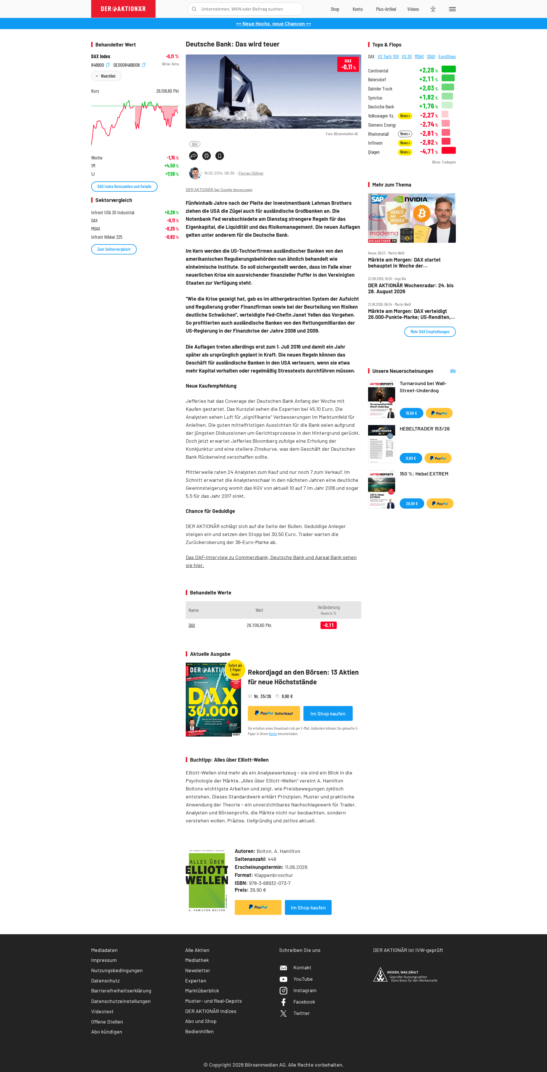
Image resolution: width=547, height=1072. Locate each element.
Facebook (304, 1001)
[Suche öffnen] (194, 9)
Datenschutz (105, 980)
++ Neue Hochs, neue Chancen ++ (273, 23)
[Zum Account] (357, 9)
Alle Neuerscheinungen (446, 371)
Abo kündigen (106, 1031)
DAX (195, 144)
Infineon (375, 143)
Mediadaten (104, 950)
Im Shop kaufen (328, 713)
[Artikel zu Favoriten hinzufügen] (219, 155)
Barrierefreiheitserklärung (121, 990)
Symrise (375, 98)
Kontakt (302, 967)
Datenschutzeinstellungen (121, 1001)
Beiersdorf (377, 79)
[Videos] (413, 9)
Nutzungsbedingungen (117, 970)
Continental (378, 71)
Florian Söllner (251, 173)
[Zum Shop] (335, 9)
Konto (273, 733)
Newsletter (197, 970)
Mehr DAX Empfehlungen (430, 331)
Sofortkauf (284, 713)
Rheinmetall (378, 134)
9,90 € (411, 458)
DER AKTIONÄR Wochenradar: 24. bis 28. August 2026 (411, 288)
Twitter (301, 1013)
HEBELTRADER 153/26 (425, 428)
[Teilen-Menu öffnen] (193, 155)
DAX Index (100, 56)
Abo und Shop (201, 1021)
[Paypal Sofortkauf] (258, 907)
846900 (98, 64)
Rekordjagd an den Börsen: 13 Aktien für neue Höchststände (303, 677)
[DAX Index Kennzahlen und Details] (135, 122)
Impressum (104, 960)
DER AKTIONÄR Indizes (210, 1011)
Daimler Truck (380, 89)
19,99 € (411, 413)
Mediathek (197, 960)
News (404, 115)
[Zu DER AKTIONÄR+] (386, 9)
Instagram (305, 990)
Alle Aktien (197, 950)
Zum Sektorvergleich (113, 249)
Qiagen (374, 152)
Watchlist (108, 75)
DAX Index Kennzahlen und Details (124, 186)
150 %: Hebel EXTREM (424, 473)
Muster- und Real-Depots (213, 1001)
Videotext (102, 1011)
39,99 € (412, 503)
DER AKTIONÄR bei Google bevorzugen (219, 190)
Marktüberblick (202, 990)
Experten (195, 980)
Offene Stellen (107, 1021)
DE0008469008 (127, 64)
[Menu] (451, 9)
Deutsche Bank (381, 107)
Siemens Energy (382, 125)
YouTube (303, 979)
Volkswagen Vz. (381, 116)
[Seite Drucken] (206, 155)
